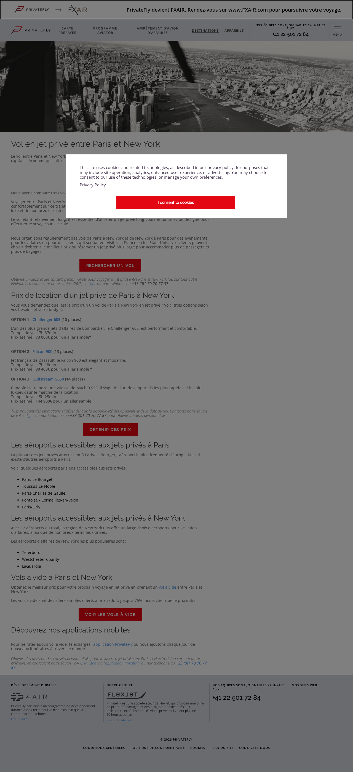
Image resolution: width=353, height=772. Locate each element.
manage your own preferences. (193, 177)
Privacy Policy (93, 185)
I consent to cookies (176, 202)
